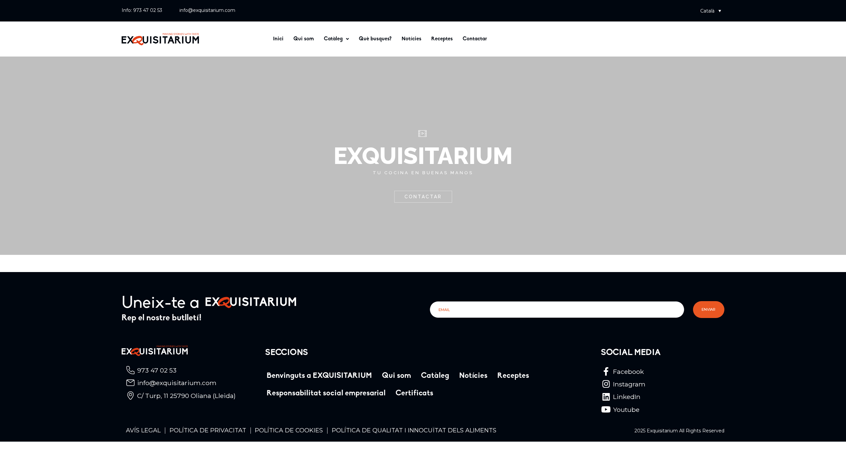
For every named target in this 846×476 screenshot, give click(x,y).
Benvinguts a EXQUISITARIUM (319, 376)
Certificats (414, 393)
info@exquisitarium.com (207, 10)
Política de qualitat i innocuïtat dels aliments (414, 430)
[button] (710, 11)
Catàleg (333, 39)
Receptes (442, 39)
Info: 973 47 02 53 (142, 10)
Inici (278, 39)
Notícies (411, 39)
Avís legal (143, 430)
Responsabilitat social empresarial (326, 393)
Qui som (303, 39)
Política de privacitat (208, 430)
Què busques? (375, 39)
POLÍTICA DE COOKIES (289, 430)
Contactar (475, 39)
